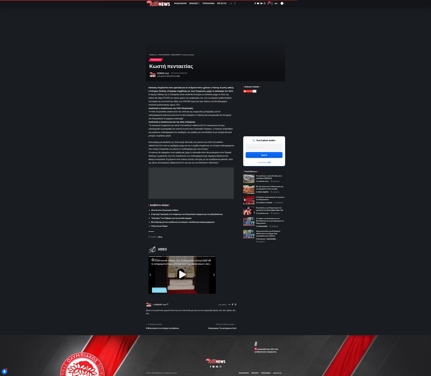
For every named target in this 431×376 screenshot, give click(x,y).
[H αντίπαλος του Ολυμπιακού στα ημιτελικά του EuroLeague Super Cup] (248, 211)
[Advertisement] (191, 183)
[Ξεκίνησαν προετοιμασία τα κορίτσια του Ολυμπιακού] (248, 200)
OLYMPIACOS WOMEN (265, 203)
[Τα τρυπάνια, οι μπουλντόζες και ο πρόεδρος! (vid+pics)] (248, 179)
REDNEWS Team (163, 73)
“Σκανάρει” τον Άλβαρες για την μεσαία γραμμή (171, 218)
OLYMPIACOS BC (263, 181)
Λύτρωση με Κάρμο (159, 226)
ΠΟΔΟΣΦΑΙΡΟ (156, 60)
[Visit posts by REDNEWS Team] (152, 74)
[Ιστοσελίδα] (229, 304)
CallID (268, 162)
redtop (159, 237)
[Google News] (261, 3)
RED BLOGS (261, 239)
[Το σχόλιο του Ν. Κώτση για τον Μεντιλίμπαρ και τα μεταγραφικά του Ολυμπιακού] (248, 221)
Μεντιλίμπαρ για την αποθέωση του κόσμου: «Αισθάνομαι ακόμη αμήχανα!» (183, 222)
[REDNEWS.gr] (158, 3)
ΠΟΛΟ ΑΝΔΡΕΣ (263, 192)
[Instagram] (264, 3)
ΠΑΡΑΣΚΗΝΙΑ (262, 226)
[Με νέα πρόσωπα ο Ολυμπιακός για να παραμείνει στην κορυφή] (248, 189)
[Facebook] (255, 3)
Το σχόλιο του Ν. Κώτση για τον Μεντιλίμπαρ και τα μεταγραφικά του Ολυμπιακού (270, 220)
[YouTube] (258, 3)
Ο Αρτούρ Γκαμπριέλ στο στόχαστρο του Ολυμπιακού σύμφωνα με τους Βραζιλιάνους (187, 214)
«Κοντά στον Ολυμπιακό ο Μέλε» (164, 210)
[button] (234, 3)
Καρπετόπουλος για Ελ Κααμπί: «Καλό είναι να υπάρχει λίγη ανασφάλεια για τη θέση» (268, 233)
